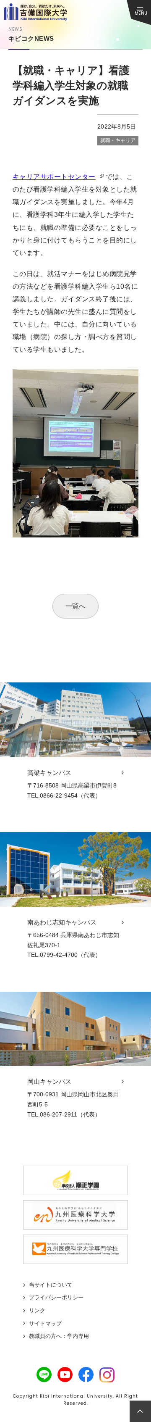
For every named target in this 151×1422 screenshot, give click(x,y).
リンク (37, 1310)
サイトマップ (45, 1323)
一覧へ (75, 606)
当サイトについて (51, 1285)
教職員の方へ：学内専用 (59, 1336)
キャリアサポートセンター (54, 176)
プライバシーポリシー (56, 1297)
